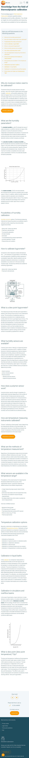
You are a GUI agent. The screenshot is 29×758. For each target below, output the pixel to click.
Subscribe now (5, 752)
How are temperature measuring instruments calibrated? (14, 53)
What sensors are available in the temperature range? (15, 61)
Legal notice (5, 725)
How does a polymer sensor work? (12, 50)
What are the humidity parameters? (12, 37)
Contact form (14, 713)
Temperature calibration (8, 436)
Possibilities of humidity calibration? (13, 41)
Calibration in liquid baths (10, 66)
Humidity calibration (7, 110)
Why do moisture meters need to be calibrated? (15, 39)
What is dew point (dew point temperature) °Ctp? (14, 72)
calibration (8, 93)
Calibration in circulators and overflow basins (15, 69)
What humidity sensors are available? (13, 48)
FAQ (3, 730)
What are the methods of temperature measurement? (13, 57)
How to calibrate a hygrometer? (11, 44)
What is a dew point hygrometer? (12, 46)
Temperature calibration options (11, 64)
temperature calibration (12, 528)
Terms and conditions (7, 728)
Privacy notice (5, 723)
